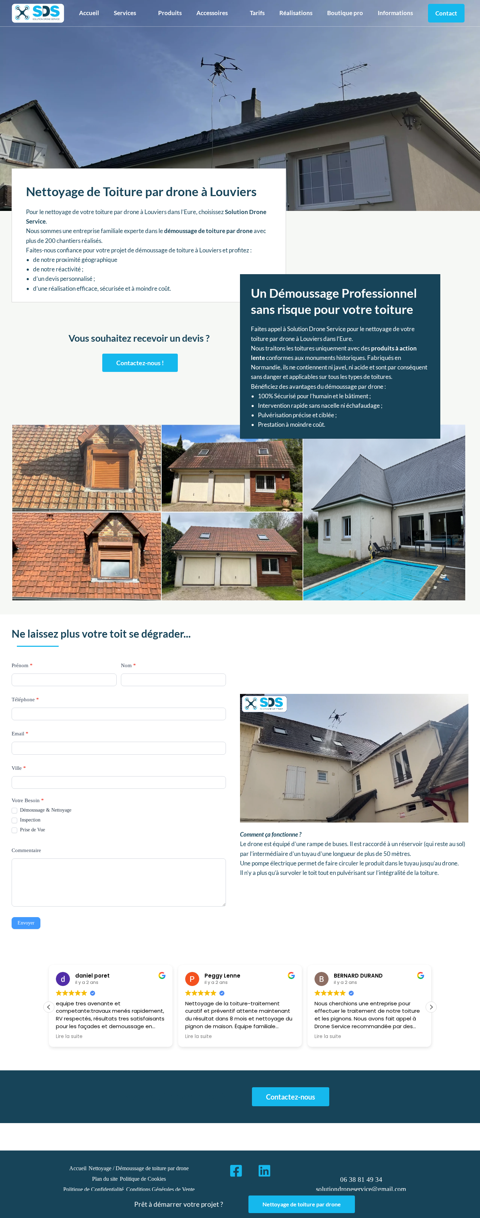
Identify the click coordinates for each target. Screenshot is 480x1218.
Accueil (89, 13)
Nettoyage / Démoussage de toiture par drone (139, 1168)
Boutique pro (345, 13)
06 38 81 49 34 (361, 1179)
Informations (395, 13)
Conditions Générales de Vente (160, 1189)
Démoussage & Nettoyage (45, 810)
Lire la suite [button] (69, 1036)
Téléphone (25, 699)
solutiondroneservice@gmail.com (361, 1189)
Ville (19, 768)
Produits (170, 13)
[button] (128, 13)
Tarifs (257, 13)
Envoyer (26, 923)
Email (20, 733)
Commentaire (26, 850)
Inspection (29, 820)
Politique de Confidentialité (93, 1189)
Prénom (22, 665)
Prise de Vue (32, 829)
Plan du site (105, 1179)
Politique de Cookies (143, 1179)
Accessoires (212, 13)
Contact (446, 13)
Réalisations (295, 13)
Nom (128, 665)
